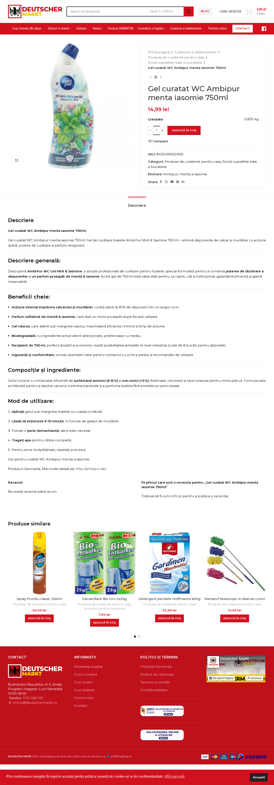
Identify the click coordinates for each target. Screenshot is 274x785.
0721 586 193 (33, 698)
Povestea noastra (88, 667)
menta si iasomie (193, 174)
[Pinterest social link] (177, 182)
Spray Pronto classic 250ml (39, 599)
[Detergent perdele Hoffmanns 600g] (169, 563)
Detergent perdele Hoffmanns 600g (170, 599)
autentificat (172, 496)
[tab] (137, 203)
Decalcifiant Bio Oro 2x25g (104, 599)
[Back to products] (155, 77)
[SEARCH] (189, 11)
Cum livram (83, 682)
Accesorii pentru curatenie (104, 609)
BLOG (205, 11)
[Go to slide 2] (139, 636)
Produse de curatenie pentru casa (176, 57)
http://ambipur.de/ (91, 469)
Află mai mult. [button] (174, 776)
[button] (39, 618)
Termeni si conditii (155, 682)
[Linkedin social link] (183, 182)
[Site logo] (35, 11)
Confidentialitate (154, 690)
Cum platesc (84, 690)
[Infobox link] (261, 28)
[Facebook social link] (161, 182)
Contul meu (84, 698)
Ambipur (170, 174)
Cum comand (85, 674)
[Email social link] (172, 182)
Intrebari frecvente (156, 667)
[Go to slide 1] (135, 636)
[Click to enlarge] (16, 160)
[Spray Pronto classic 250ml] (39, 563)
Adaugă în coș (184, 130)
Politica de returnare (157, 674)
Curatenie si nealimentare (195, 52)
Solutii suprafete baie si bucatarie (175, 62)
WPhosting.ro (122, 756)
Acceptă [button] (259, 777)
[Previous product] (150, 77)
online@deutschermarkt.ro (35, 702)
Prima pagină (159, 52)
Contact (80, 706)
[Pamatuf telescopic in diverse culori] (234, 563)
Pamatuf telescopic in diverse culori (234, 599)
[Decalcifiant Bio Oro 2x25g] (104, 563)
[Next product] (161, 77)
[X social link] (166, 182)
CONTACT (242, 28)
